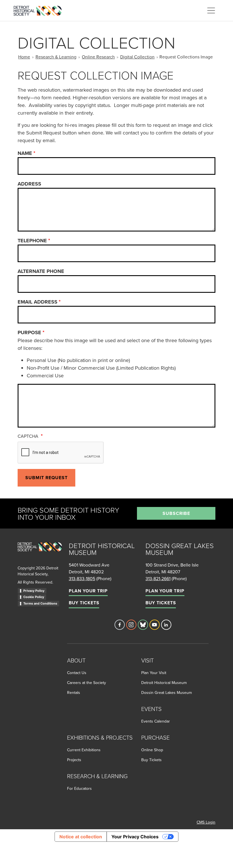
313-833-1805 (82, 578)
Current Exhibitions (84, 750)
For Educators (79, 788)
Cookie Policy (33, 597)
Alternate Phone (41, 271)
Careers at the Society (86, 682)
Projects (74, 760)
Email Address (37, 302)
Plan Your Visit (153, 672)
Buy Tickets (84, 602)
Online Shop (152, 750)
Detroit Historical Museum (164, 682)
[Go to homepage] (40, 553)
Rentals (73, 692)
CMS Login (206, 822)
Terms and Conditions (40, 603)
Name (25, 153)
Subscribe (176, 513)
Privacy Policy (33, 591)
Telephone (32, 240)
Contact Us (76, 672)
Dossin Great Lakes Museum (166, 692)
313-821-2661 (157, 578)
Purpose (29, 332)
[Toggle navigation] (211, 10)
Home (24, 57)
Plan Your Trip (88, 591)
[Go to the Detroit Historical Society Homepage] (40, 9)
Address (29, 184)
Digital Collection (137, 57)
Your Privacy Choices (135, 836)
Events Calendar (155, 721)
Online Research (98, 57)
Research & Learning (56, 57)
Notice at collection (80, 836)
